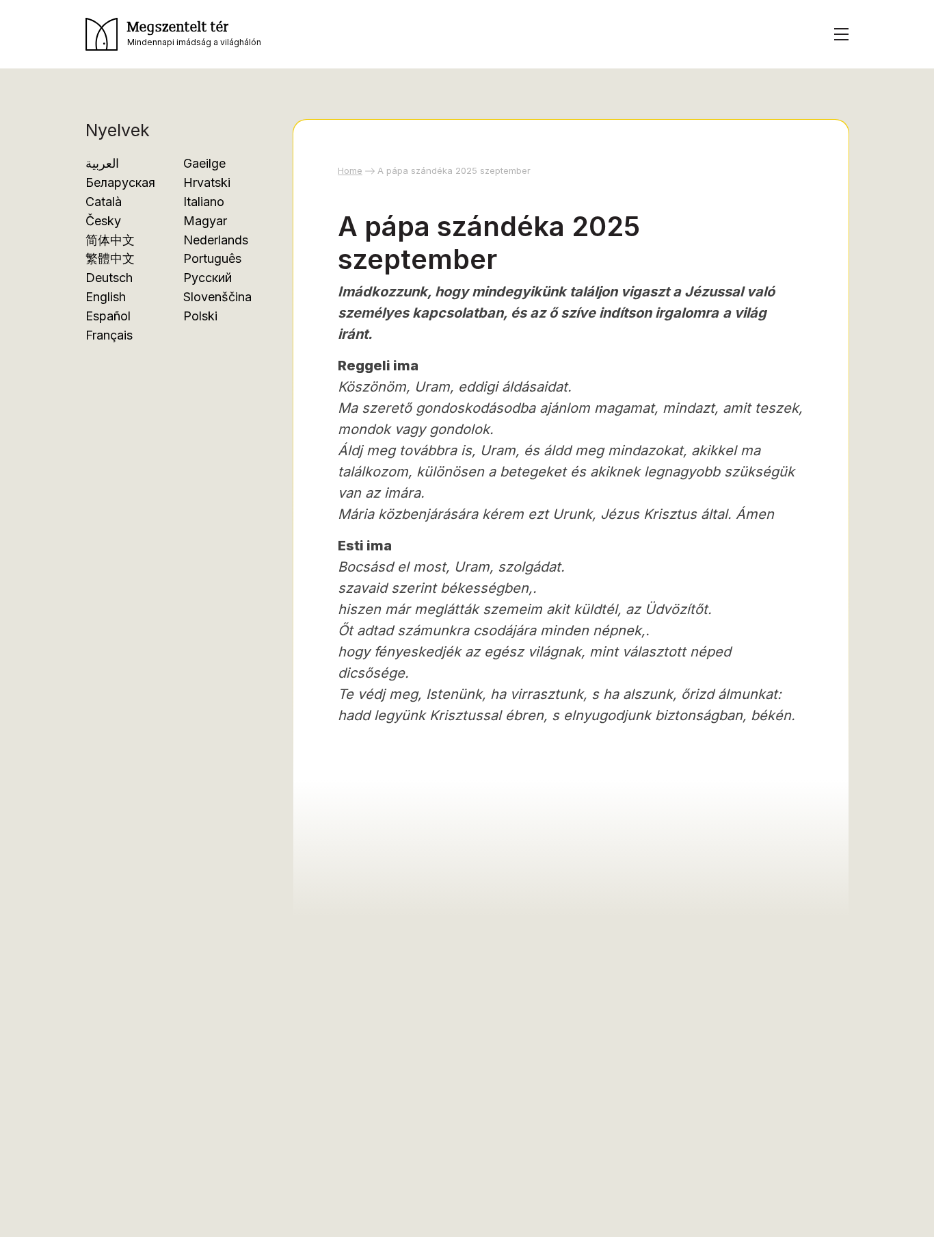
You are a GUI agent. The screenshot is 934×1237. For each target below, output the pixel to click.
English (105, 297)
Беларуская (120, 182)
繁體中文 (110, 258)
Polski (200, 316)
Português (212, 258)
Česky (103, 221)
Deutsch (109, 277)
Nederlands (215, 240)
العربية (102, 163)
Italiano (203, 201)
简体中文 (110, 240)
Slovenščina (217, 297)
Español (108, 316)
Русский (207, 277)
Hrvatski (206, 182)
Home (350, 170)
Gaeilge (204, 163)
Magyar (205, 221)
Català (103, 201)
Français (109, 335)
